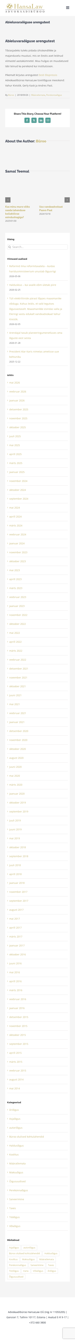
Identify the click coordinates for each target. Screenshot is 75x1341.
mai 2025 (14, 445)
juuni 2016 (15, 963)
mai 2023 (14, 570)
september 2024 (18, 498)
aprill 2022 (15, 641)
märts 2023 (15, 588)
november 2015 (18, 1026)
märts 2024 (15, 525)
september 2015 (18, 1044)
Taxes (12, 1208)
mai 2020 (14, 775)
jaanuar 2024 (17, 543)
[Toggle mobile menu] (68, 7)
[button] (7, 200)
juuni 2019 (15, 829)
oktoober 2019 (17, 802)
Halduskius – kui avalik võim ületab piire (32, 285)
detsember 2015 (18, 1017)
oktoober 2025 (17, 427)
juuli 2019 (15, 820)
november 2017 (18, 891)
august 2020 (16, 757)
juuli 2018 (15, 865)
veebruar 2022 (17, 659)
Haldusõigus (16, 1145)
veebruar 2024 (17, 534)
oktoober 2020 (17, 749)
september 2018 (18, 856)
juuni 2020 (15, 766)
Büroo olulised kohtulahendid (26, 1136)
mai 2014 (14, 1088)
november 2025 (18, 418)
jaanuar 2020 (17, 793)
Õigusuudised (17, 1181)
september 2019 (18, 811)
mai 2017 (14, 918)
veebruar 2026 (17, 391)
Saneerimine (16, 1199)
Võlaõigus (14, 1226)
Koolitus (14, 1154)
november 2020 (18, 740)
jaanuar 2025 (17, 472)
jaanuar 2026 (17, 400)
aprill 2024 (15, 516)
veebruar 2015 (17, 1070)
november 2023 (18, 552)
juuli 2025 (15, 436)
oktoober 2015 (17, 1035)
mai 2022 (14, 632)
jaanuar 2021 (17, 722)
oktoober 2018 (17, 847)
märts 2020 (15, 784)
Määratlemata (38, 94)
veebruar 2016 (17, 999)
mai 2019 (14, 838)
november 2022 (18, 615)
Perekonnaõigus (54, 94)
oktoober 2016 (17, 954)
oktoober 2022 (17, 624)
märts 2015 (15, 1061)
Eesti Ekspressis (48, 75)
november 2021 (18, 677)
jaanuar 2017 (17, 945)
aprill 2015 (15, 1052)
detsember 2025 (18, 409)
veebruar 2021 (17, 713)
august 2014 (16, 1079)
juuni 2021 (15, 695)
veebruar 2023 (17, 597)
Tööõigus (14, 1217)
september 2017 (18, 900)
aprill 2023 (15, 579)
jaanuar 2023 (17, 606)
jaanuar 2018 (17, 883)
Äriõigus (14, 1109)
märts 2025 (15, 463)
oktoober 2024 (17, 490)
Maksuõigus (16, 1172)
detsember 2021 (18, 668)
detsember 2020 (18, 731)
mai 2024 (14, 507)
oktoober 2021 (17, 686)
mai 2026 (14, 382)
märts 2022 (15, 650)
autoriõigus (15, 1127)
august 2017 (16, 909)
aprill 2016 (15, 981)
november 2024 (18, 481)
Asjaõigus (14, 1118)
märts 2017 (15, 936)
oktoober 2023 (17, 561)
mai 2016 (14, 972)
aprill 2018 (15, 874)
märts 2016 (15, 990)
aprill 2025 (15, 454)
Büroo (11, 94)
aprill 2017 (15, 927)
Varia (25, 1270)
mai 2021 (14, 704)
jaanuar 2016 (17, 1008)
